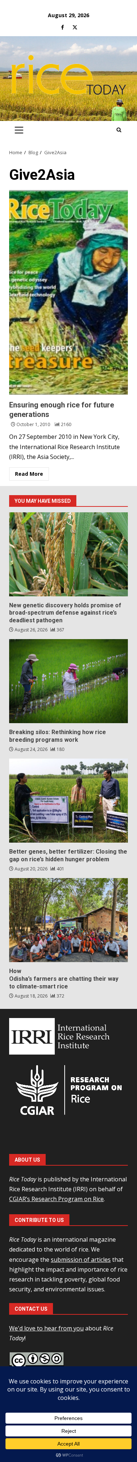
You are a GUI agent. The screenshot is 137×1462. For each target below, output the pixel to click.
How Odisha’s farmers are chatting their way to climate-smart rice (68, 920)
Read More (29, 473)
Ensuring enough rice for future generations (68, 292)
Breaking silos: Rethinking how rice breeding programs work (68, 681)
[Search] (119, 130)
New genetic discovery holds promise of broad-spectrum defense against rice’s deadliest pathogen (68, 554)
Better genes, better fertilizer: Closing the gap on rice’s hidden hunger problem (68, 801)
